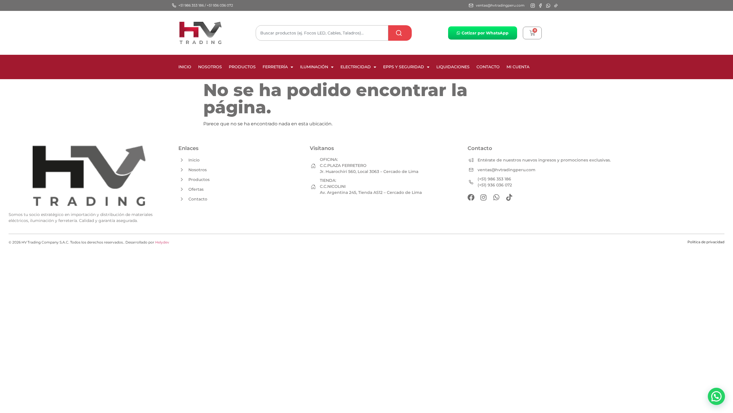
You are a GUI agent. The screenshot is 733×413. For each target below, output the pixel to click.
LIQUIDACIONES (453, 66)
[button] (716, 396)
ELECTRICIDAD (355, 66)
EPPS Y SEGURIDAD (403, 66)
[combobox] (322, 33)
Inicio (184, 66)
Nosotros (210, 66)
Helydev (162, 242)
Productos (242, 66)
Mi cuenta (518, 66)
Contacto (488, 66)
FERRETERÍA (275, 66)
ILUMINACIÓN (314, 66)
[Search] (400, 33)
